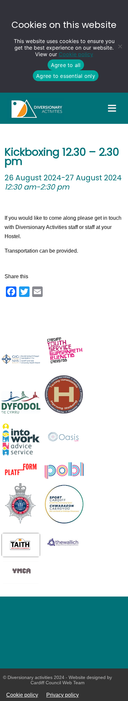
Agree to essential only (65, 76)
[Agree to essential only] (120, 46)
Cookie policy (76, 54)
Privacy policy (62, 695)
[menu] (112, 108)
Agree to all (66, 65)
